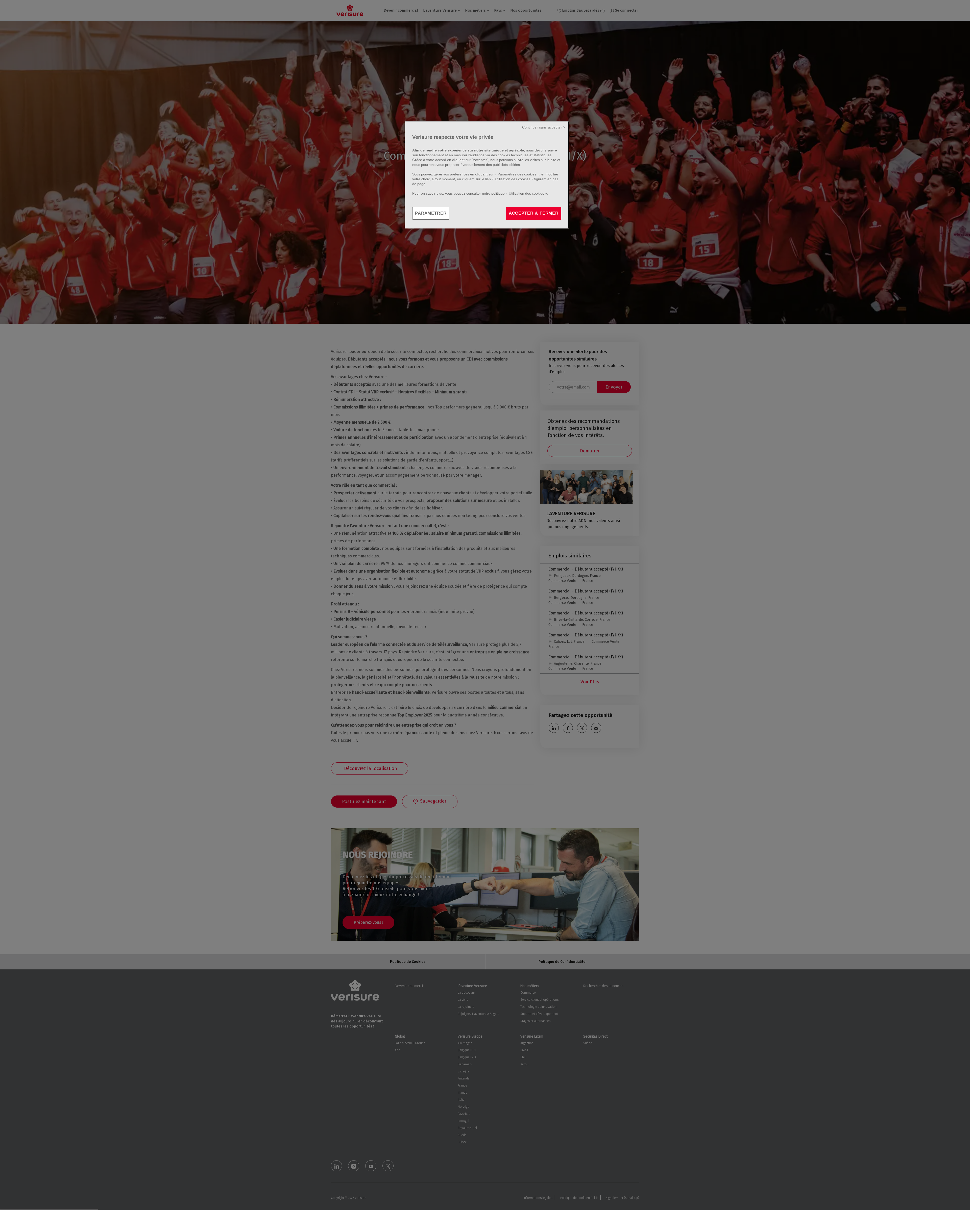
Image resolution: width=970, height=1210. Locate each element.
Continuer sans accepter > (543, 127)
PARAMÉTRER (430, 213)
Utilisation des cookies (512, 179)
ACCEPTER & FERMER (534, 213)
